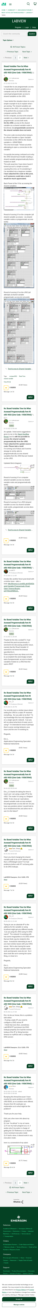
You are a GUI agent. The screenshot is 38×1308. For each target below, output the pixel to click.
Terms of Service (22, 1247)
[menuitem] (28, 4)
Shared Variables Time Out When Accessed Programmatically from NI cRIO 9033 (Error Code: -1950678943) (18, 69)
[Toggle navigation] (10, 4)
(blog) (5, 879)
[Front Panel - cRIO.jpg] (19, 518)
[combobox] (14, 34)
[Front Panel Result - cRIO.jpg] (19, 331)
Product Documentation (19, 1271)
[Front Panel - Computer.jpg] (19, 493)
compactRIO (13, 376)
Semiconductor (26, 1234)
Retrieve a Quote (9, 1247)
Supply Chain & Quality (25, 1260)
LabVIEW (29, 13)
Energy (24, 1231)
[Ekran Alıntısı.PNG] (19, 1150)
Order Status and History (26, 1244)
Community (12, 10)
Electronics (16, 1231)
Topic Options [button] (7, 40)
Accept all (19, 1299)
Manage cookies (19, 1304)
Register (18, 27)
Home (3, 10)
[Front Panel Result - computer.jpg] (19, 255)
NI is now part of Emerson (10, 1258)
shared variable (8, 378)
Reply (30, 397)
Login (27, 27)
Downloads (6, 1271)
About (22, 1258)
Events (6, 1263)
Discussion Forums (25, 10)
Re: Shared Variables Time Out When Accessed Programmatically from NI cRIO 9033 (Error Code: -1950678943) (18, 411)
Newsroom (13, 1260)
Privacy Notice (21, 1290)
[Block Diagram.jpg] (19, 469)
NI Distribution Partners (10, 1244)
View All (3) (7, 382)
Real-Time (22, 376)
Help (34, 27)
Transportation (8, 1236)
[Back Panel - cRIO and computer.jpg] (19, 198)
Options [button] (30, 79)
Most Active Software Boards (13, 13)
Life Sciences (16, 1234)
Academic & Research (10, 1228)
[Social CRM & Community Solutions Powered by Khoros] (18, 1201)
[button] (6, 388)
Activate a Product (15, 1273)
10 (10, 1167)
